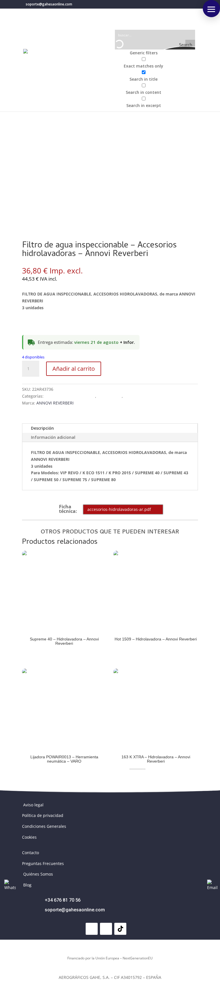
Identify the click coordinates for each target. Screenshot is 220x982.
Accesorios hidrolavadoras (70, 396)
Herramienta (109, 396)
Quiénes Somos (38, 874)
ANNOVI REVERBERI (55, 403)
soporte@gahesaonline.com (75, 909)
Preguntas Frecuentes (43, 863)
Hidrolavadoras (138, 396)
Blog (27, 885)
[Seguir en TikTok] (120, 929)
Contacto (30, 852)
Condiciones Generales (44, 826)
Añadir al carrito (73, 368)
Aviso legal (33, 805)
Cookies (29, 837)
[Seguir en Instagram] (106, 929)
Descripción (42, 428)
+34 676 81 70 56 (62, 900)
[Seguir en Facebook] (92, 929)
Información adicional (53, 437)
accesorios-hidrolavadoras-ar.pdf (119, 509)
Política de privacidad (42, 815)
